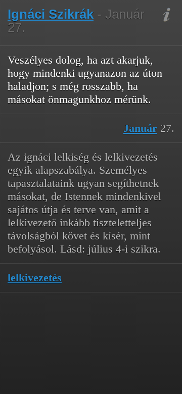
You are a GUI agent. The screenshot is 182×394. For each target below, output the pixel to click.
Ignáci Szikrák (51, 14)
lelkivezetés (35, 277)
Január (140, 128)
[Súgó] (167, 15)
